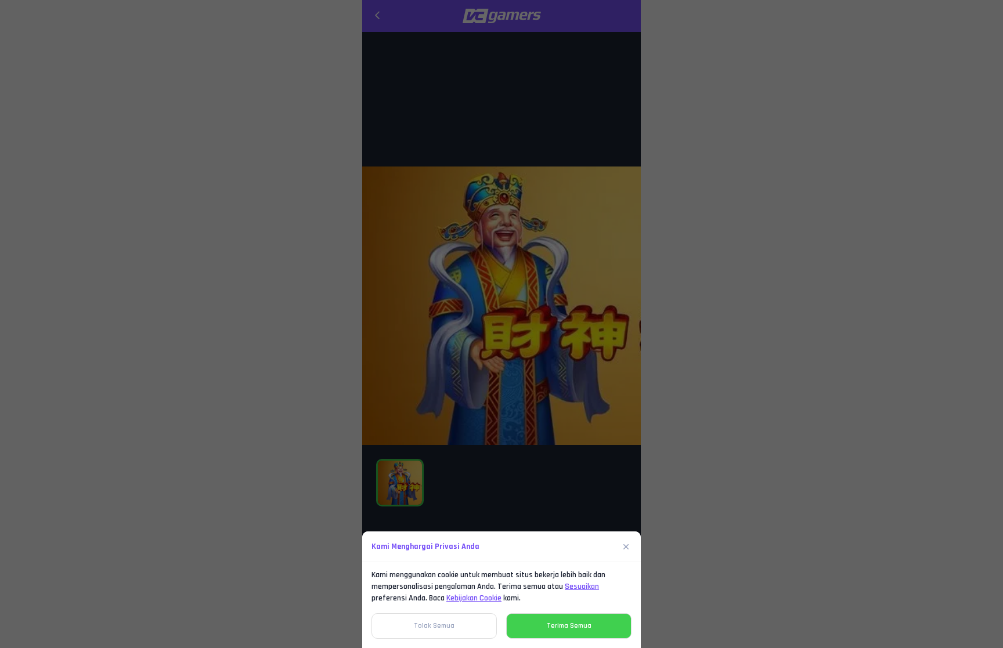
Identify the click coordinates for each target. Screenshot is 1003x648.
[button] (501, 324)
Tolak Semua (434, 625)
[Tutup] (626, 546)
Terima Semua (569, 625)
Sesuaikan (582, 586)
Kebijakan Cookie (473, 598)
